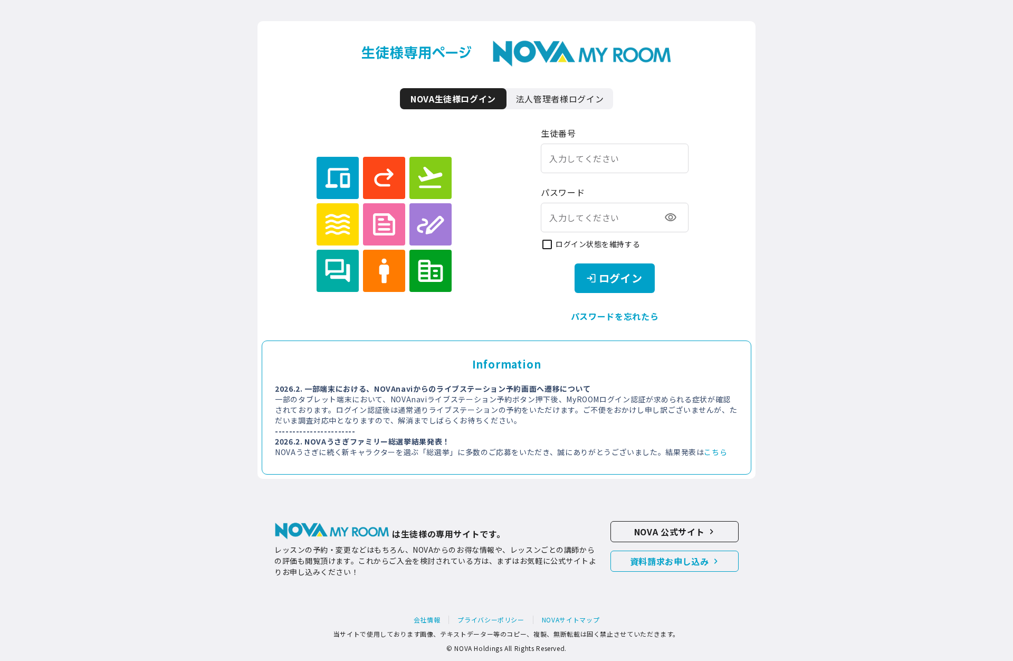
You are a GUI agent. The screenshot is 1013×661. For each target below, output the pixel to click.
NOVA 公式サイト (669, 531)
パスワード (563, 192)
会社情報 (427, 620)
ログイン (621, 278)
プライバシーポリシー (490, 620)
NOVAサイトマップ (570, 620)
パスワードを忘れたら (614, 316)
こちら (715, 452)
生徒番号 (558, 133)
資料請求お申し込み (669, 561)
